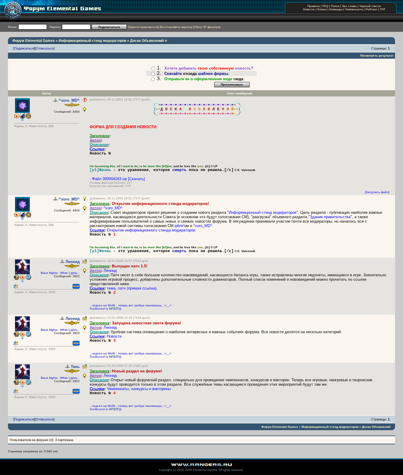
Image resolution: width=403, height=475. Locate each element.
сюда (238, 79)
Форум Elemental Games (33, 41)
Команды (335, 9)
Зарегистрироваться (143, 27)
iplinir (179, 225)
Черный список (370, 6)
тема (111, 288)
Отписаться (45, 48)
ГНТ (382, 9)
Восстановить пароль (175, 27)
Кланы (322, 9)
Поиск (335, 6)
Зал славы (349, 6)
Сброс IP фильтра (206, 27)
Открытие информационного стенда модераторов (151, 230)
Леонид (72, 261)
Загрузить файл (377, 192)
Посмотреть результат (377, 55)
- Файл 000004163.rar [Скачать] (117, 179)
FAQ (325, 6)
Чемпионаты (354, 9)
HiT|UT (114, 308)
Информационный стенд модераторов (92, 41)
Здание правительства (330, 217)
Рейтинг (371, 9)
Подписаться (24, 48)
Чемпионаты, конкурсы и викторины (139, 389)
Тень (75, 366)
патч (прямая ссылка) (137, 288)
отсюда (190, 73)
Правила (313, 6)
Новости (309, 9)
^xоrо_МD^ (69, 100)
